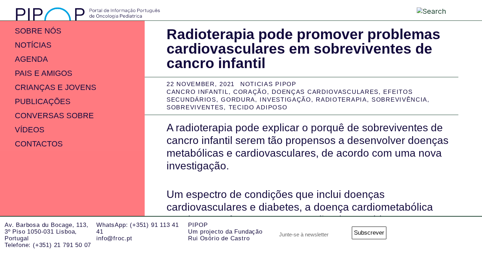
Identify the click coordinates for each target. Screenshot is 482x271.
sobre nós (38, 30)
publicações (43, 101)
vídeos (29, 129)
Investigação (285, 99)
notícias (33, 45)
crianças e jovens (55, 87)
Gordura (238, 99)
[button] (460, 10)
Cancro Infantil (198, 92)
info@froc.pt (114, 238)
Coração (250, 92)
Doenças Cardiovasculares (325, 92)
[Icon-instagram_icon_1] (410, 235)
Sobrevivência (399, 99)
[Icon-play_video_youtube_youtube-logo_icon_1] (468, 235)
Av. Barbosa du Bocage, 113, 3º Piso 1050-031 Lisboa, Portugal (47, 231)
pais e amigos (43, 73)
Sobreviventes (195, 107)
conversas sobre (54, 115)
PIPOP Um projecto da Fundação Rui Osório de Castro (225, 231)
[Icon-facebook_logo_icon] (449, 235)
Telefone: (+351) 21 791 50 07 (48, 245)
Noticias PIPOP (268, 84)
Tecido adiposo (258, 107)
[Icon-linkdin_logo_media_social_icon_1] (430, 235)
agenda (31, 59)
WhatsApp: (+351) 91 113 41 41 (137, 228)
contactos (39, 143)
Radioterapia (341, 99)
